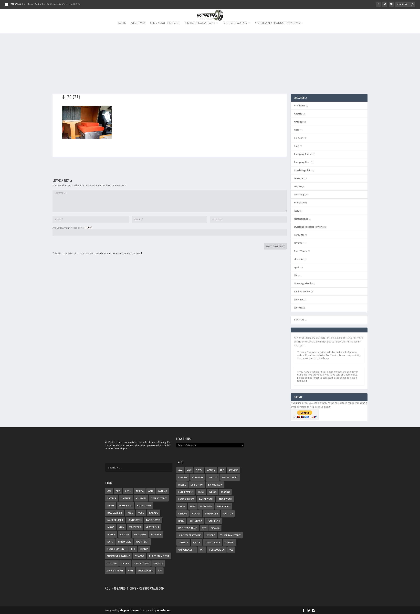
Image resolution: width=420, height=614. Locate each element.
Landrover (134, 520)
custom (141, 498)
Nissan (111, 534)
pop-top (156, 534)
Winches (298, 299)
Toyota (112, 563)
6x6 (118, 491)
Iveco (141, 512)
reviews (298, 242)
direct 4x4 (125, 505)
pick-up (124, 534)
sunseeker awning (118, 556)
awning (162, 491)
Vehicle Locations (200, 23)
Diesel (110, 505)
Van (130, 570)
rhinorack (124, 541)
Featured (299, 178)
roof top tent (116, 548)
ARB (150, 491)
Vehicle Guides (235, 23)
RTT (132, 548)
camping (126, 498)
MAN (121, 527)
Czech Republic (302, 170)
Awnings (299, 121)
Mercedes (135, 527)
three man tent (159, 556)
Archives (138, 23)
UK (295, 275)
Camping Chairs (303, 154)
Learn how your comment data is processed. (118, 253)
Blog (296, 146)
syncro (139, 556)
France (298, 186)
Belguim (298, 137)
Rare (110, 541)
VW (160, 570)
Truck (125, 563)
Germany (299, 194)
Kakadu (153, 512)
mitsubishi (152, 527)
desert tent (159, 498)
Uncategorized (302, 283)
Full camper (114, 512)
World (297, 307)
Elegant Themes (130, 610)
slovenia (298, 259)
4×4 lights (299, 105)
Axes (296, 129)
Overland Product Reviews (277, 23)
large (110, 527)
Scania (144, 548)
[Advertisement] (210, 58)
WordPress (164, 610)
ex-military (144, 505)
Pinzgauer (140, 534)
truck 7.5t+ (141, 563)
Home (121, 23)
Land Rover (153, 520)
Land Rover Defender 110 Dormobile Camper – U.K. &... (51, 4)
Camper (111, 498)
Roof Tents (300, 251)
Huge (130, 512)
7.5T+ (128, 491)
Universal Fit (115, 570)
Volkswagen (145, 570)
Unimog (158, 563)
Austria (298, 113)
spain (297, 267)
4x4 (109, 491)
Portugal (299, 234)
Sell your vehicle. (165, 23)
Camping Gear (302, 162)
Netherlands (301, 218)
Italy (296, 210)
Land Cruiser (115, 520)
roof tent (142, 541)
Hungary (299, 202)
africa (140, 491)
